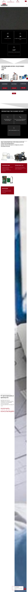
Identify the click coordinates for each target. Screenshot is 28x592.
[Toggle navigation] (26, 4)
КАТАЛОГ (14, 93)
